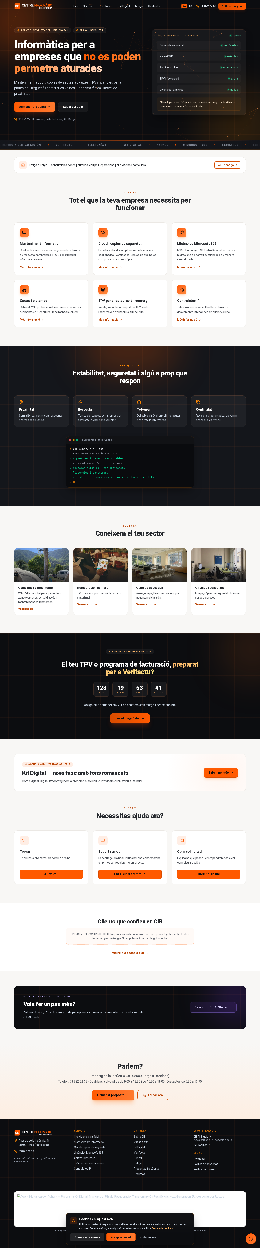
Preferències (148, 1237)
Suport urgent (234, 6)
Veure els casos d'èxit (128, 953)
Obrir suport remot (127, 874)
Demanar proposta (32, 107)
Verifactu (139, 1152)
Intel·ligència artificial (86, 1136)
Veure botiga (226, 165)
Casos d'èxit (141, 1141)
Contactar (154, 6)
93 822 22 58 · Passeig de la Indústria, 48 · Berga (47, 119)
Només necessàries (87, 1237)
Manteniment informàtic (89, 1141)
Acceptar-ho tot (121, 1237)
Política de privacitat (206, 1164)
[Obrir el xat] (251, 1238)
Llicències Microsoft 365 (88, 1152)
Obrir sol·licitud (209, 874)
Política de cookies (205, 1169)
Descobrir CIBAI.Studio (210, 1007)
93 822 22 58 (208, 6)
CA (184, 6)
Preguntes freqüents (146, 1168)
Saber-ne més (218, 772)
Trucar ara (155, 1095)
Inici (75, 6)
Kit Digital (124, 6)
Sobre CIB (140, 1136)
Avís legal (199, 1158)
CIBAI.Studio (201, 1136)
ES (190, 6)
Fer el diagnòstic (128, 718)
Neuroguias (200, 1144)
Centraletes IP (82, 1168)
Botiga (139, 6)
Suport (138, 1157)
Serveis (87, 6)
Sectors (105, 6)
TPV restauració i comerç (89, 1163)
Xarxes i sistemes (84, 1157)
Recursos (139, 1173)
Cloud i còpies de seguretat (90, 1147)
